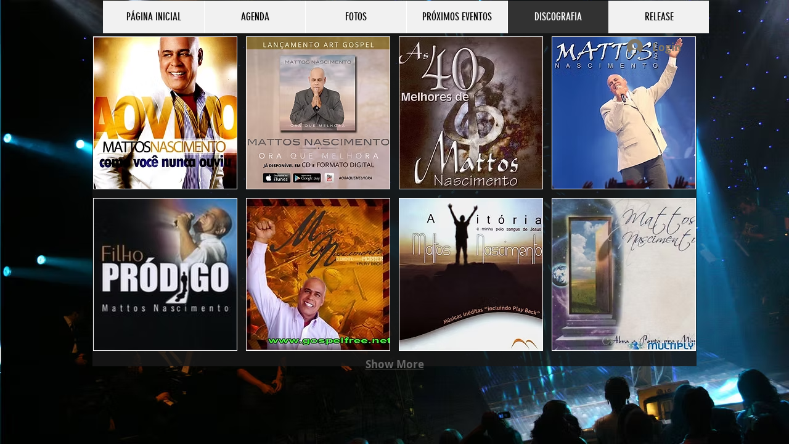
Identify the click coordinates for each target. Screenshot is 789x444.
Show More (395, 364)
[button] (165, 112)
